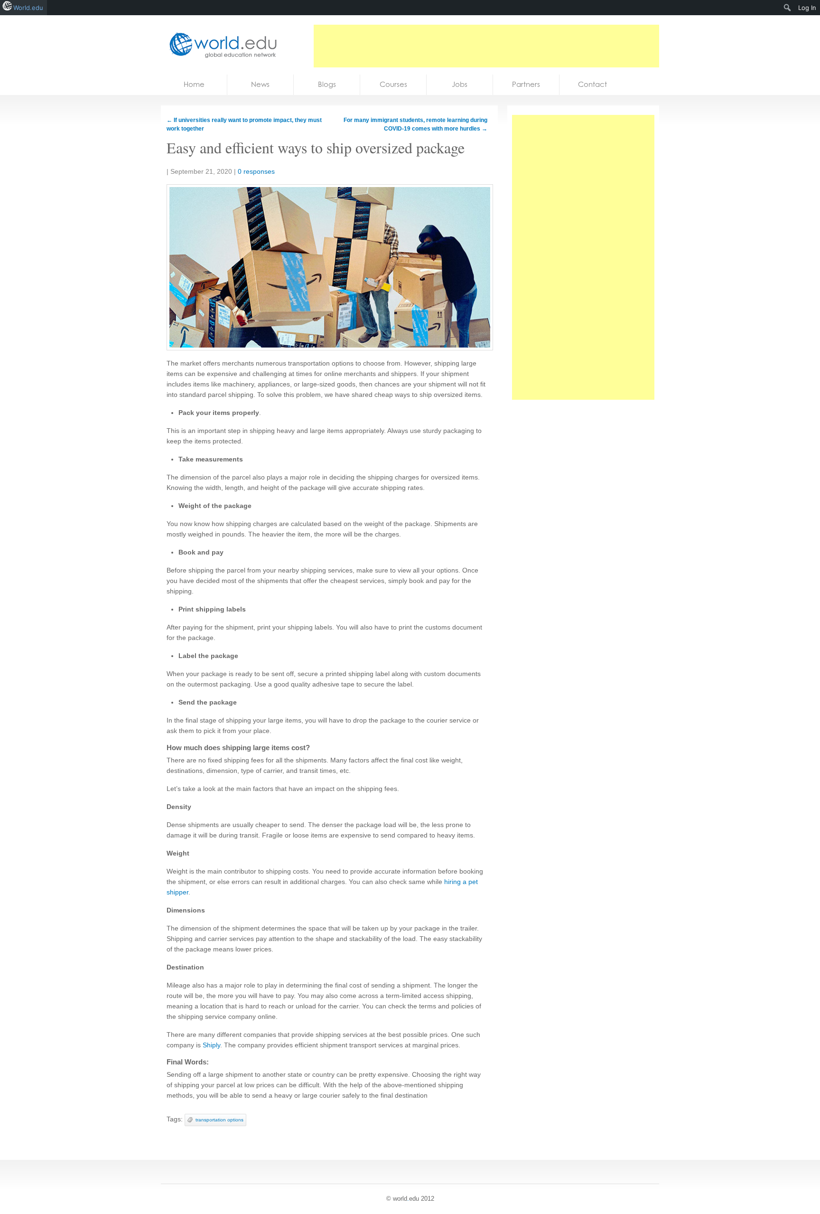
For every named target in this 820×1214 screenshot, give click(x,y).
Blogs (327, 84)
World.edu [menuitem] (28, 7)
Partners (526, 84)
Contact (592, 84)
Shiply (211, 1045)
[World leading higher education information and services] (220, 44)
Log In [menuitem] (807, 7)
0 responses (256, 171)
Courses (393, 84)
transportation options (219, 1119)
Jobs (459, 84)
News (260, 84)
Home (194, 84)
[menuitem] (787, 7)
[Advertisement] (486, 46)
